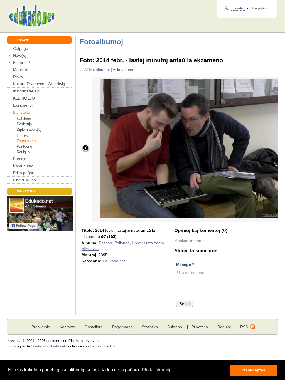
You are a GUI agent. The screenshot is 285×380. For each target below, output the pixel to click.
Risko (18, 77)
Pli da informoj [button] (156, 369)
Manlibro (20, 69)
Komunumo (23, 166)
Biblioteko (21, 112)
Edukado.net (114, 261)
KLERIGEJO (24, 98)
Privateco (199, 327)
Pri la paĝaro (24, 173)
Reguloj (224, 327)
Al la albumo (123, 69)
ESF (113, 346)
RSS (244, 327)
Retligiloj (23, 152)
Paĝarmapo (122, 327)
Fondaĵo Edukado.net (48, 346)
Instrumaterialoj (26, 91)
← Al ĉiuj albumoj (95, 69)
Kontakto (67, 327)
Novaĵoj (19, 55)
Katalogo (24, 118)
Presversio (40, 327)
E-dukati (96, 346)
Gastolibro (94, 327)
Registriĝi (260, 8)
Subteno (174, 327)
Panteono (24, 146)
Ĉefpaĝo (20, 48)
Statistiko (150, 327)
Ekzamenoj (23, 105)
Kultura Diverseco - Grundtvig (39, 84)
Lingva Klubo (24, 180)
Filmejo (22, 135)
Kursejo (19, 158)
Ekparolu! (21, 62)
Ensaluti (238, 8)
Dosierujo (24, 124)
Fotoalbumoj (26, 141)
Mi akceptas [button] (253, 370)
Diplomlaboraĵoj (29, 129)
